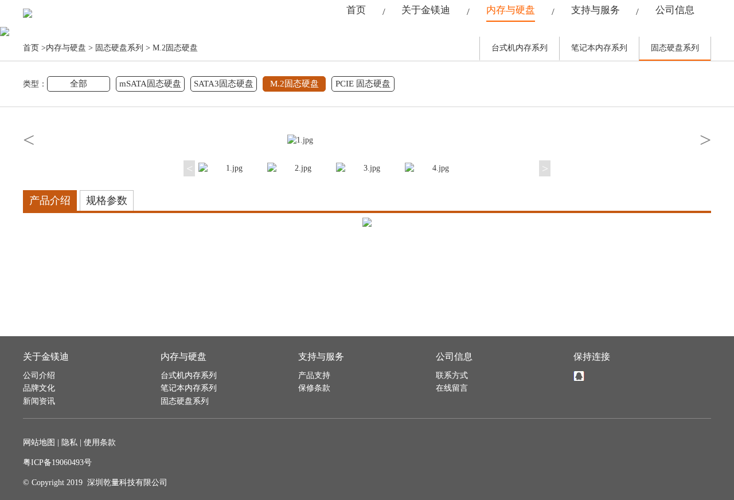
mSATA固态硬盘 (150, 83)
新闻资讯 (39, 401)
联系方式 (452, 375)
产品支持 (314, 375)
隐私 (69, 442)
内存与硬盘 (510, 10)
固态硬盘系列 (119, 48)
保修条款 (314, 388)
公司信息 (674, 10)
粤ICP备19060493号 (57, 462)
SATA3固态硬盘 (223, 83)
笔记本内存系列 (599, 48)
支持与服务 (595, 10)
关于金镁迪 (425, 10)
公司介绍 (39, 375)
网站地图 (39, 442)
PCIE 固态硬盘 (363, 83)
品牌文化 (39, 388)
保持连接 (591, 356)
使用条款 (100, 442)
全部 (78, 83)
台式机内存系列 (519, 48)
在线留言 (452, 388)
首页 (356, 10)
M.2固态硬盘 (175, 48)
